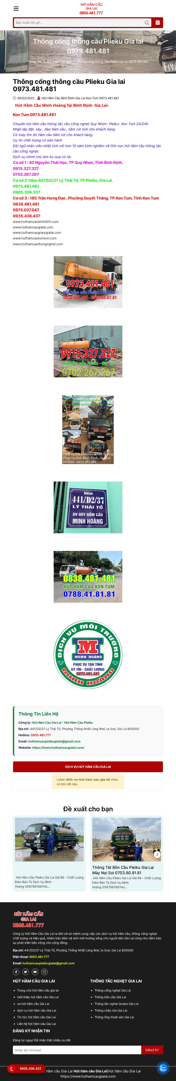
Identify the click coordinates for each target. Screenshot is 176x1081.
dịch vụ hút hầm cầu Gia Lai (36, 1010)
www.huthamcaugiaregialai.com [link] (37, 233)
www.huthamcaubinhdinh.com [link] (36, 222)
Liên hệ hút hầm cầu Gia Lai (36, 1024)
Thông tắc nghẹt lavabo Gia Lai (116, 1004)
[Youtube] (35, 972)
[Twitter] (25, 972)
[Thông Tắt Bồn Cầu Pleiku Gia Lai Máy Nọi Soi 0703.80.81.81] (126, 839)
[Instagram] (44, 972)
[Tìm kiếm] (147, 23)
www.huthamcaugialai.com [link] (33, 227)
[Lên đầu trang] (168, 1055)
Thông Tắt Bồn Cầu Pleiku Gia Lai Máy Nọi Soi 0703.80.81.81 (123, 870)
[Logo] (91, 8)
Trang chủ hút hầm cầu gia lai (38, 990)
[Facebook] (16, 972)
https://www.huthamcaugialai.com (88, 1076)
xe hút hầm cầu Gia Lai (33, 1004)
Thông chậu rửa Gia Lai (110, 1010)
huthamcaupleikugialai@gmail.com (54, 741)
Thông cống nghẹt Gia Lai (112, 990)
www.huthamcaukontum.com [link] (35, 238)
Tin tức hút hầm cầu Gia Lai (36, 1017)
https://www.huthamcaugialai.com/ (58, 747)
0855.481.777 (41, 735)
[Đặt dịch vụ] (157, 22)
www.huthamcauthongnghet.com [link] (38, 244)
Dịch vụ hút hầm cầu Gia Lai (88, 767)
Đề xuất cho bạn (88, 809)
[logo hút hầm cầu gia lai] (88, 919)
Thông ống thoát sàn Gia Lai (114, 1017)
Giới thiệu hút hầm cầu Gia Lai (38, 997)
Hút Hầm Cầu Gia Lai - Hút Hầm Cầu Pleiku (62, 722)
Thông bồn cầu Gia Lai (110, 997)
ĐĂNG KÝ (152, 1050)
